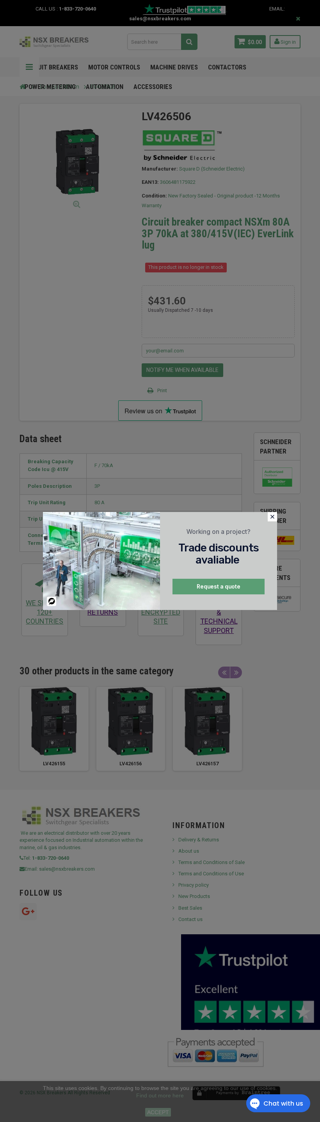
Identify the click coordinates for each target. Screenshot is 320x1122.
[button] (272, 516)
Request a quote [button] (218, 586)
